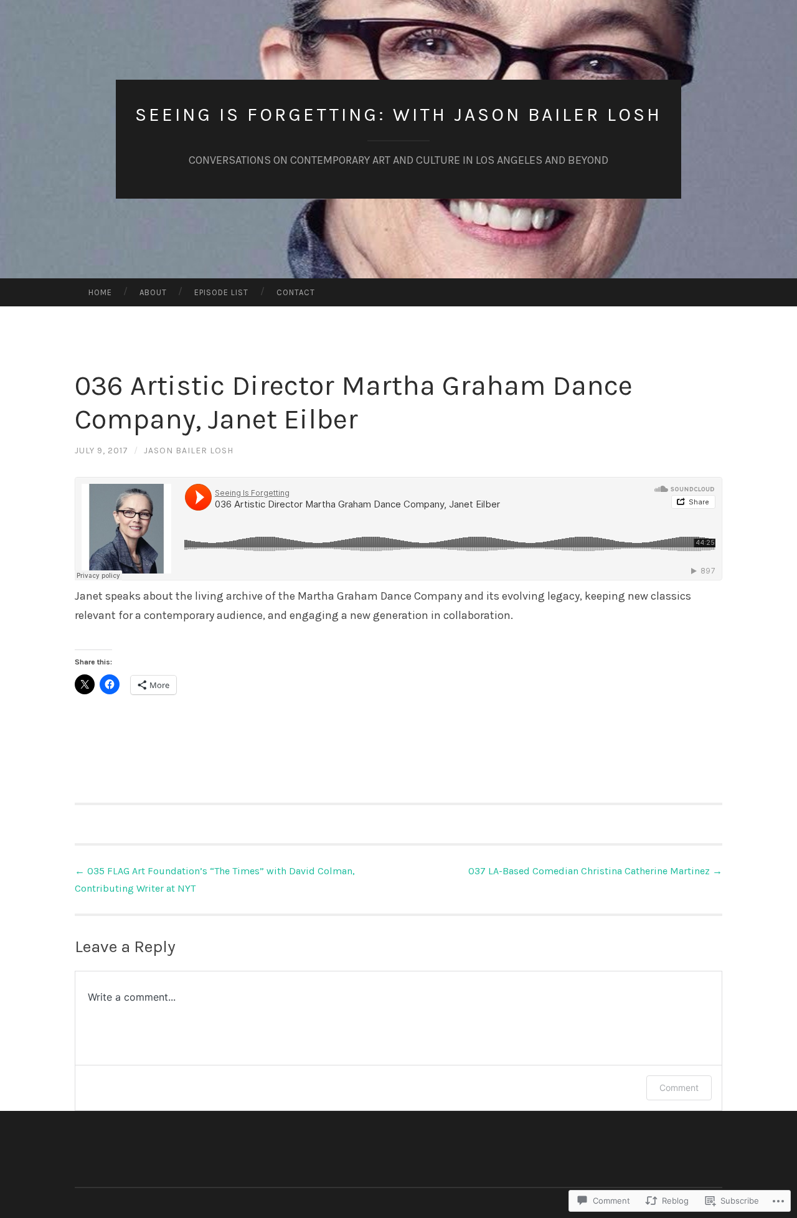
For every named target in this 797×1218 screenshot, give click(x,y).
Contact (295, 292)
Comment (679, 1087)
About (153, 292)
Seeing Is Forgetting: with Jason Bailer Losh (398, 114)
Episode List (221, 292)
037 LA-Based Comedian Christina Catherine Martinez (595, 871)
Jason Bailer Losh (188, 450)
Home (100, 292)
